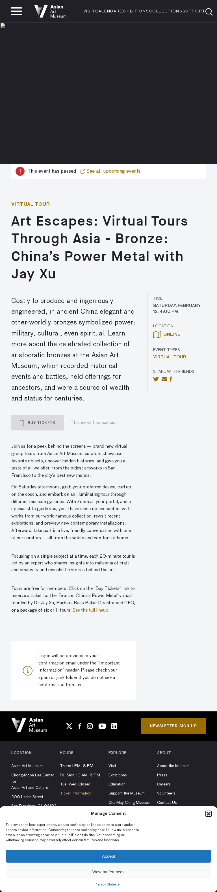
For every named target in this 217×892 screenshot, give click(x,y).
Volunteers (166, 793)
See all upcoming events (112, 171)
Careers (164, 784)
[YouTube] (102, 726)
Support (194, 11)
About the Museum (173, 766)
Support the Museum (126, 793)
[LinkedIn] (114, 726)
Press (162, 775)
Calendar (107, 11)
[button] (208, 814)
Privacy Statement (108, 884)
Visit (89, 11)
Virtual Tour (169, 357)
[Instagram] (90, 726)
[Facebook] (79, 726)
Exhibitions (134, 11)
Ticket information (75, 793)
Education (116, 784)
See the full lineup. (91, 610)
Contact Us (167, 803)
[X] (69, 726)
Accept (108, 856)
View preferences (108, 871)
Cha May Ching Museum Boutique (129, 806)
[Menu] (16, 11)
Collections (165, 11)
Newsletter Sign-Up (173, 726)
